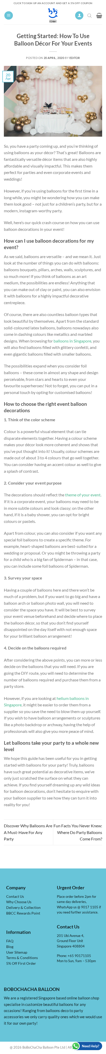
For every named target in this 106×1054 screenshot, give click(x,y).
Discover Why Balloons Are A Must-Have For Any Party (28, 832)
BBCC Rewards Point (23, 913)
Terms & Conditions (22, 958)
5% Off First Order (21, 963)
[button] (8, 15)
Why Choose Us (18, 902)
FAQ (9, 941)
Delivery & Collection (23, 908)
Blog (9, 947)
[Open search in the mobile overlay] (90, 15)
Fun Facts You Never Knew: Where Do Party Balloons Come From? (78, 832)
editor (74, 57)
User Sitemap (16, 952)
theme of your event (83, 494)
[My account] (79, 15)
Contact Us (15, 896)
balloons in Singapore (72, 340)
